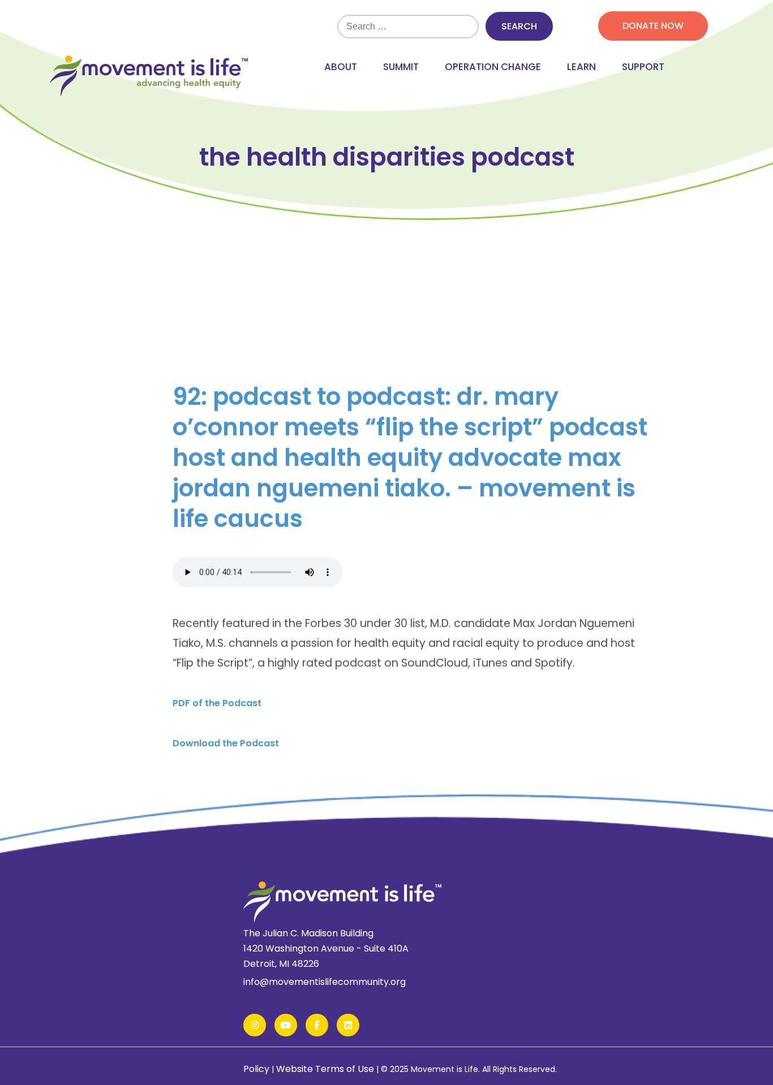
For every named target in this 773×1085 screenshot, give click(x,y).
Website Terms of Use (325, 1068)
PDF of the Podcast (217, 703)
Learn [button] (581, 67)
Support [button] (643, 67)
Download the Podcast (226, 743)
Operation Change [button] (493, 67)
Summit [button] (401, 67)
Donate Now (653, 25)
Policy (256, 1068)
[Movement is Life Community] (149, 76)
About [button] (340, 67)
